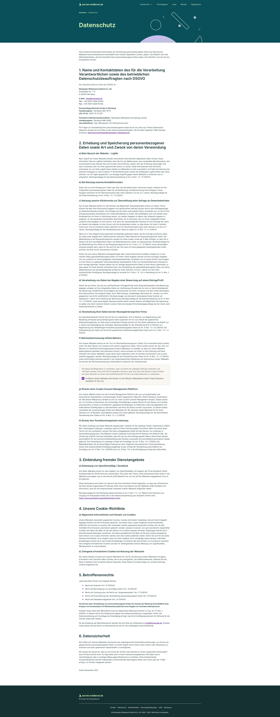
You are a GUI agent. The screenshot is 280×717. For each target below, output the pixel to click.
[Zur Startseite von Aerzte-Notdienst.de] (91, 4)
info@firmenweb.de (94, 98)
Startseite (82, 12)
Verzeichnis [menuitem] (144, 4)
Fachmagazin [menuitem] (162, 4)
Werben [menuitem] (184, 4)
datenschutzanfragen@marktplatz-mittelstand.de (108, 133)
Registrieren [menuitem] (196, 4)
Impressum (168, 707)
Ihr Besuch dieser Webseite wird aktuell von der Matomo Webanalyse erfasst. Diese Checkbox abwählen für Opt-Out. (125, 379)
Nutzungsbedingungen (149, 707)
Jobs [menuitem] (174, 4)
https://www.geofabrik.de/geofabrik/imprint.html (99, 498)
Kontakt (113, 707)
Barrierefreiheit (133, 707)
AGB (160, 707)
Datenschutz (122, 707)
